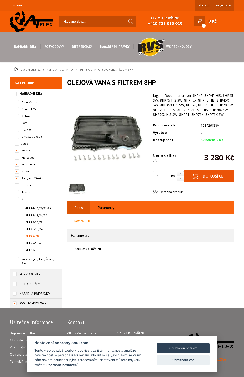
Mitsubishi (28, 164)
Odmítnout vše (183, 360)
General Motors (32, 109)
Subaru (26, 185)
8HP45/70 (85, 69)
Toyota (26, 192)
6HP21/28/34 (34, 229)
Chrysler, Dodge (32, 136)
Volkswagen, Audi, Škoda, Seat (38, 261)
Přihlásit (204, 5)
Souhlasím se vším (183, 348)
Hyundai (27, 129)
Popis (78, 207)
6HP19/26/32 (34, 222)
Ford (24, 123)
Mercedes (28, 157)
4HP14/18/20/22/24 (38, 208)
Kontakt (17, 5)
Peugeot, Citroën (32, 178)
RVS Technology (178, 47)
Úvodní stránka (31, 69)
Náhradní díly (25, 47)
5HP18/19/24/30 (36, 215)
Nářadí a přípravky (115, 47)
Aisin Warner (30, 102)
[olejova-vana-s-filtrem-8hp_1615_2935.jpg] (107, 136)
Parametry (106, 207)
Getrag (26, 116)
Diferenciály (82, 47)
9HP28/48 (31, 249)
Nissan (26, 171)
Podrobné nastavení (62, 365)
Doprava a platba (22, 333)
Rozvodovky (54, 47)
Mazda (26, 150)
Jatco (25, 143)
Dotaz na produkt (171, 192)
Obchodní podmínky (24, 340)
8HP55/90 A (33, 243)
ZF (71, 69)
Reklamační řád (20, 347)
